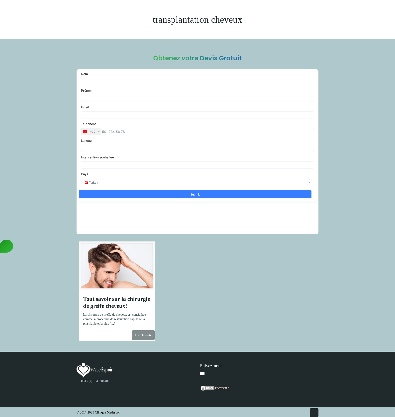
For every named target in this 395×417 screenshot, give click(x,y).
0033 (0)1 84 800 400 (95, 381)
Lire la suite (143, 335)
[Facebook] (202, 373)
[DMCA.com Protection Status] (215, 390)
